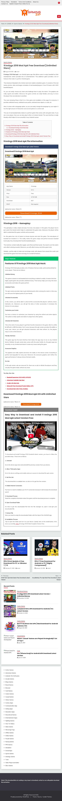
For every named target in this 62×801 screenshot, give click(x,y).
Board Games (9, 685)
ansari (17, 71)
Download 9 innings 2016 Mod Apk (17, 127)
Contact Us (4, 4)
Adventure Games (10, 673)
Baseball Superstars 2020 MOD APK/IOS (19, 377)
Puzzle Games (9, 738)
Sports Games (8, 62)
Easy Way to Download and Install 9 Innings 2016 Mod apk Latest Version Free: (28, 136)
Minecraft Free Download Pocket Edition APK (20, 386)
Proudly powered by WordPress (20, 797)
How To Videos (9, 724)
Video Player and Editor (12, 762)
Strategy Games (10, 756)
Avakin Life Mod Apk (13, 383)
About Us (35, 2)
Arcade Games (9, 679)
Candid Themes (47, 797)
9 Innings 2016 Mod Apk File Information (16, 125)
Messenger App (10, 730)
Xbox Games (9, 765)
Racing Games (9, 741)
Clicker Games (9, 700)
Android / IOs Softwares (12, 676)
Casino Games (21, 606)
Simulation (8, 747)
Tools (18, 650)
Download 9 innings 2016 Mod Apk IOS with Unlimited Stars (22, 134)
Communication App (11, 706)
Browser (7, 688)
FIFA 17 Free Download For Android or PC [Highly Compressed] (45, 563)
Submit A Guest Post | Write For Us (19, 4)
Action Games (9, 670)
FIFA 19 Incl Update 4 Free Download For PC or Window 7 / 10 (15, 563)
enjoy (17, 524)
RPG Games (8, 744)
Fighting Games (9, 721)
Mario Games (9, 727)
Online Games (9, 735)
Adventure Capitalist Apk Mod (16, 380)
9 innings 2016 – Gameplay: (13, 130)
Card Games (9, 691)
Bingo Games (9, 682)
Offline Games (9, 733)
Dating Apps (9, 709)
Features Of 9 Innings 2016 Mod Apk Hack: (17, 132)
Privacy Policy (5, 2)
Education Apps (10, 712)
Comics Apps (9, 703)
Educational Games (22, 591)
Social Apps (8, 750)
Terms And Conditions (24, 2)
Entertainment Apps (11, 718)
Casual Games (21, 636)
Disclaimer (14, 2)
